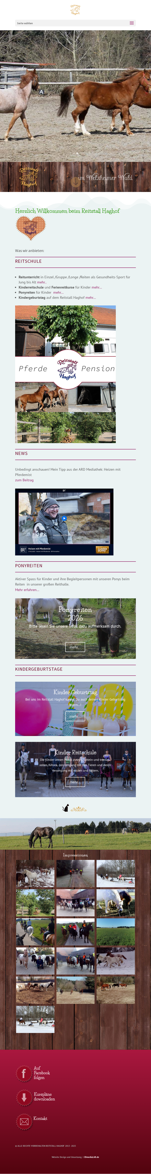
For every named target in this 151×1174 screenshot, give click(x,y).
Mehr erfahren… (27, 589)
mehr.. (42, 282)
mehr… (96, 287)
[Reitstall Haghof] (35, 886)
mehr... (75, 647)
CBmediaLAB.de (91, 1157)
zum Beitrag (24, 480)
